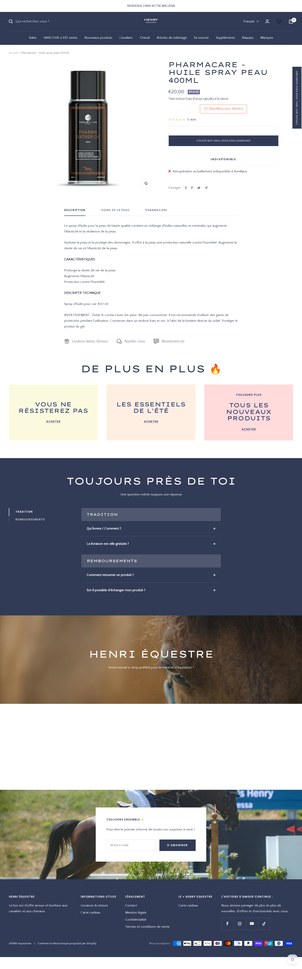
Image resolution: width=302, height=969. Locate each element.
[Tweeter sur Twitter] (199, 187)
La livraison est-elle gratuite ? (108, 544)
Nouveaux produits (98, 38)
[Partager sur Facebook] (186, 187)
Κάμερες (247, 38)
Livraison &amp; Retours (90, 341)
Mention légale (135, 912)
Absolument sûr (173, 341)
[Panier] (291, 21)
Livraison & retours (94, 905)
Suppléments (225, 38)
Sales (32, 38)
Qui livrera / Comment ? (104, 528)
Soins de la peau (115, 210)
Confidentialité (135, 919)
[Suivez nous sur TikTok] (264, 924)
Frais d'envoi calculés (200, 99)
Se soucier (201, 38)
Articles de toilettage (172, 38)
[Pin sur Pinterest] (192, 187)
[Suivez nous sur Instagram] (239, 924)
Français (249, 21)
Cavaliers (126, 38)
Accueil (13, 52)
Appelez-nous (134, 341)
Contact (131, 905)
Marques (266, 38)
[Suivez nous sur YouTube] (252, 924)
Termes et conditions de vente (147, 927)
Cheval (145, 38)
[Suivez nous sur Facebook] (227, 924)
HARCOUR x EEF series (60, 38)
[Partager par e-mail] (206, 188)
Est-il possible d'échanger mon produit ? (116, 590)
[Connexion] (267, 21)
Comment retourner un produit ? (110, 575)
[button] (297, 97)
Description (74, 210)
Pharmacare (156, 210)
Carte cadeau (90, 912)
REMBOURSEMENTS (30, 519)
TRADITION (24, 512)
